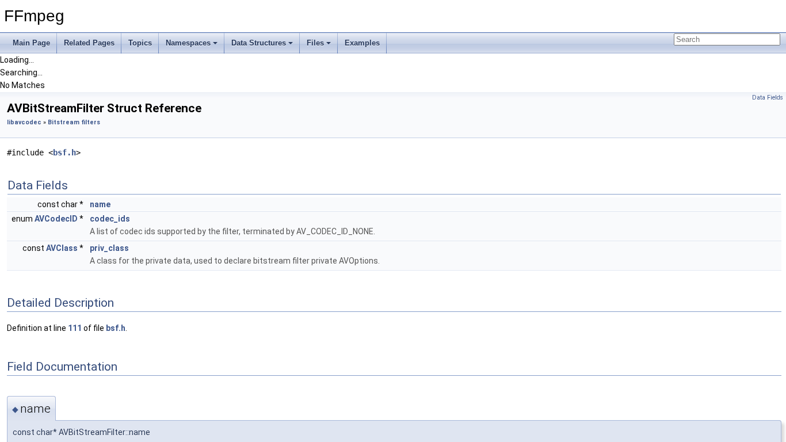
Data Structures (258, 43)
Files (315, 43)
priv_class (109, 248)
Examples (362, 43)
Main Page (31, 43)
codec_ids (110, 218)
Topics (140, 43)
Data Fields (767, 97)
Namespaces (188, 43)
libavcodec (24, 122)
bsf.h (64, 152)
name (100, 204)
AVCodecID (56, 218)
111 (75, 328)
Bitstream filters (74, 122)
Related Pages (89, 43)
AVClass (62, 248)
